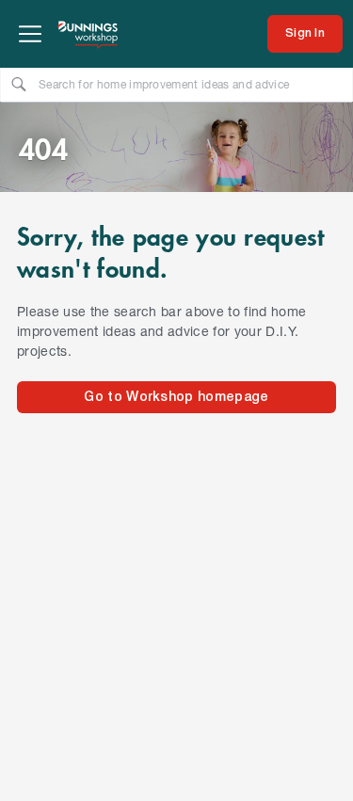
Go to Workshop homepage (176, 398)
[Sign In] (305, 34)
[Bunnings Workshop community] (88, 34)
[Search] (19, 84)
